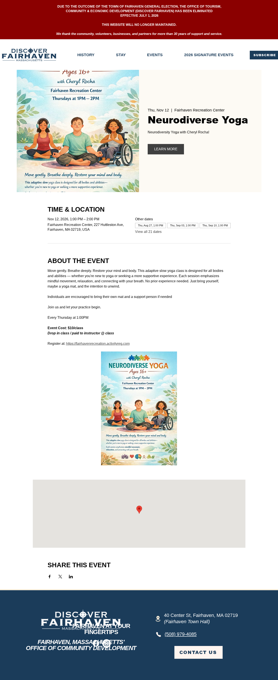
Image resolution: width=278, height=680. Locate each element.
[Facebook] (96, 643)
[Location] (158, 619)
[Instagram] (106, 643)
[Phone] (158, 634)
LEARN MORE (165, 149)
